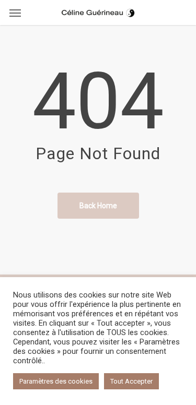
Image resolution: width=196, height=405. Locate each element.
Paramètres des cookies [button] (56, 381)
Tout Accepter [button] (131, 381)
